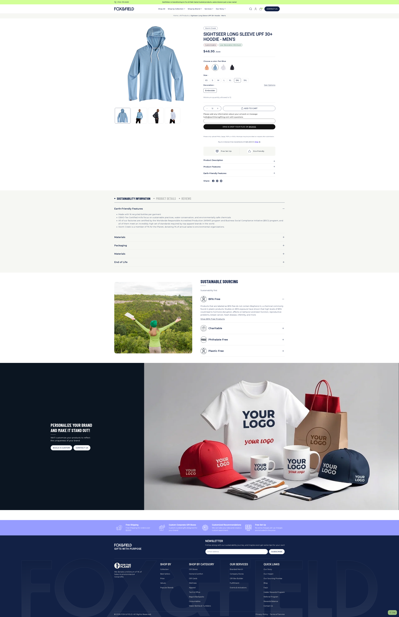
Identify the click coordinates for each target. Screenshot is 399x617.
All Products (184, 16)
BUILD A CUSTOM (61, 448)
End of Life (120, 262)
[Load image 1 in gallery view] (122, 115)
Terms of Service (277, 614)
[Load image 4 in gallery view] (172, 115)
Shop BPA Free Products (213, 319)
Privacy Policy (262, 614)
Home (175, 16)
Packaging (120, 245)
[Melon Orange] (206, 67)
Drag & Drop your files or (239, 127)
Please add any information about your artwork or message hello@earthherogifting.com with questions (230, 115)
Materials (119, 237)
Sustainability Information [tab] (133, 198)
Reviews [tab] (186, 198)
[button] (176, 8)
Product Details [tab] (166, 198)
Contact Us (272, 9)
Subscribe (276, 551)
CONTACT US (82, 448)
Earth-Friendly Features (128, 208)
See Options (269, 85)
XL (230, 80)
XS (206, 80)
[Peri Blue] (215, 67)
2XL (237, 80)
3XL (245, 80)
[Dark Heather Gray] (232, 67)
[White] (223, 67)
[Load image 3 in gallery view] (156, 115)
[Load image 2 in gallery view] (139, 115)
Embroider (210, 90)
